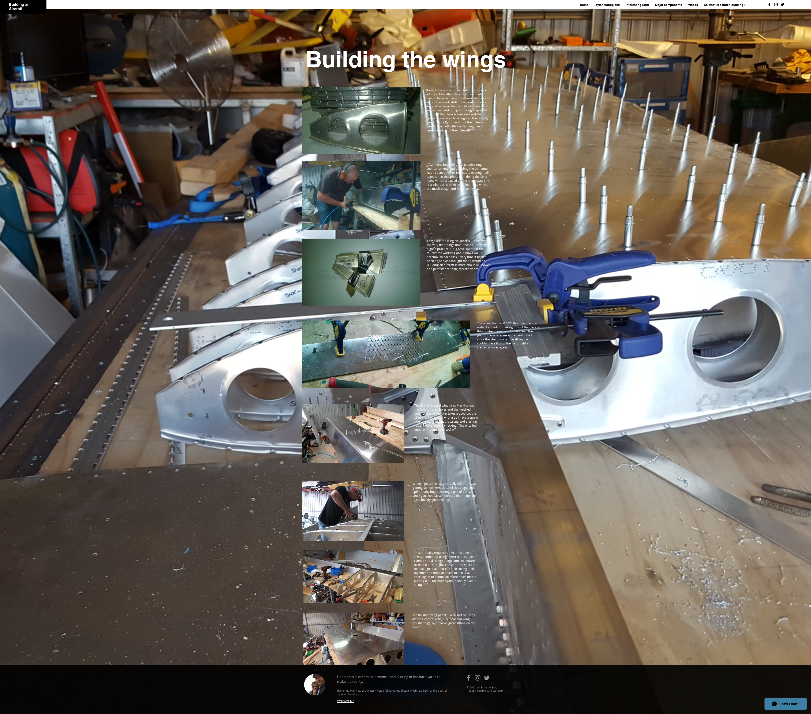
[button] (668, 5)
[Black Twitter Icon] (782, 4)
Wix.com (498, 690)
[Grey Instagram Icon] (477, 677)
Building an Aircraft (19, 6)
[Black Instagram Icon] (776, 4)
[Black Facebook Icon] (769, 4)
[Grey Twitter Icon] (487, 677)
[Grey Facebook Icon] (468, 677)
